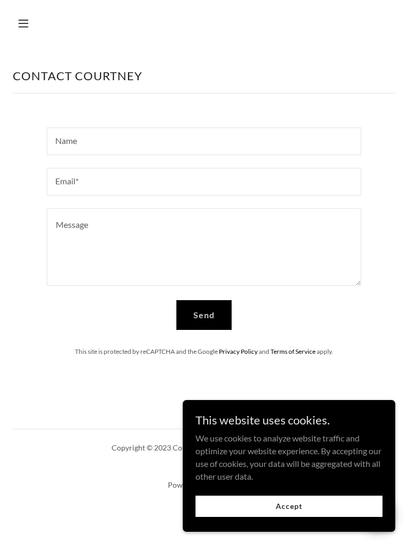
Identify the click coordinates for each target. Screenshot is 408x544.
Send (204, 315)
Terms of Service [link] (293, 351)
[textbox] (204, 141)
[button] (56, 23)
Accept (289, 506)
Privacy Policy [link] (238, 351)
